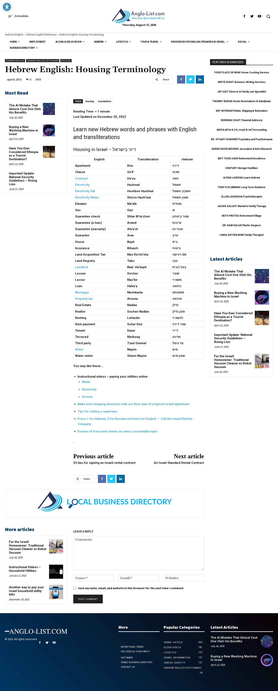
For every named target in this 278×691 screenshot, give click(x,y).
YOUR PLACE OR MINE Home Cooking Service (241, 72)
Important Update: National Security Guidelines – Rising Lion (23, 179)
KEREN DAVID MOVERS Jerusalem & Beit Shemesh (242, 149)
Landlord (81, 267)
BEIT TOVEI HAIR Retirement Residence (241, 158)
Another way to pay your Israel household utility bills (26, 590)
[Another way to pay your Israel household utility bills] (56, 592)
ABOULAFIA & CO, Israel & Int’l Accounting (242, 129)
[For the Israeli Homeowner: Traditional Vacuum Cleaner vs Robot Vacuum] (56, 546)
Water (79, 349)
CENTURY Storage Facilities (241, 168)
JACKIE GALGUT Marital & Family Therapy (241, 206)
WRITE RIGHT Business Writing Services (242, 82)
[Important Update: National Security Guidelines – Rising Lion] (49, 177)
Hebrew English (14, 34)
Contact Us (128, 667)
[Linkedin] (200, 79)
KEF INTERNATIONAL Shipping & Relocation (241, 110)
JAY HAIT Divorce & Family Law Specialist (241, 91)
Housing (66, 60)
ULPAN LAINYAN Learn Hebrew (241, 177)
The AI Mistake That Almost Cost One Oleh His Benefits (25, 109)
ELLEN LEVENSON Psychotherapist (241, 196)
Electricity (89, 389)
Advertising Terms (132, 647)
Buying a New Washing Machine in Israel (23, 130)
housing (89, 101)
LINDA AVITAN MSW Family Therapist (242, 235)
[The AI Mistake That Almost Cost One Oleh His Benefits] (49, 109)
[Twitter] (252, 16)
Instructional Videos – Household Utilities (25, 569)
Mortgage (82, 292)
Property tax (84, 299)
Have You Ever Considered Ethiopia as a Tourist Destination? (23, 154)
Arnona (87, 397)
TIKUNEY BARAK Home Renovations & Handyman (241, 101)
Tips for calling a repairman (97, 411)
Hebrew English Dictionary (41, 34)
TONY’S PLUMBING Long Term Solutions (242, 187)
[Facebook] (244, 16)
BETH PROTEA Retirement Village (241, 215)
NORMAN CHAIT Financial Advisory (241, 120)
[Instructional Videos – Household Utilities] (56, 572)
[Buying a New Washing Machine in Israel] (49, 131)
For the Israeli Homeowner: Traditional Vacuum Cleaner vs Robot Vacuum (27, 547)
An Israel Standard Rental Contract (179, 463)
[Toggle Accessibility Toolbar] (7, 7)
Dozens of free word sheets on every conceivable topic (118, 431)
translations (104, 101)
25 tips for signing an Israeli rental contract (104, 463)
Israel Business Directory (136, 662)
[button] (268, 16)
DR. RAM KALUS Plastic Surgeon (241, 225)
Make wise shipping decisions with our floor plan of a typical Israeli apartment (133, 404)
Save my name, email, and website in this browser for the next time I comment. (131, 588)
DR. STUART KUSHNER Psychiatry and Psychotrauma (241, 139)
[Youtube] (259, 16)
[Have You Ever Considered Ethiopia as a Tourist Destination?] (49, 152)
